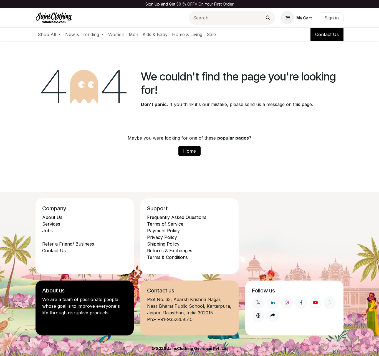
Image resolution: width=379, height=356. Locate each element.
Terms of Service (165, 224)
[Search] (268, 18)
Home (189, 151)
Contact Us (327, 34)
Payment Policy (163, 230)
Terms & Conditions (167, 257)
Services (51, 224)
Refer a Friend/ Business (68, 244)
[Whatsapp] (329, 302)
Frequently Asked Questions (176, 217)
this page (302, 104)
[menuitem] (49, 34)
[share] (272, 315)
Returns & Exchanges (169, 250)
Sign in (332, 18)
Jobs (47, 230)
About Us (52, 217)
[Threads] (258, 315)
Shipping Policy (163, 244)
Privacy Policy (162, 237)
